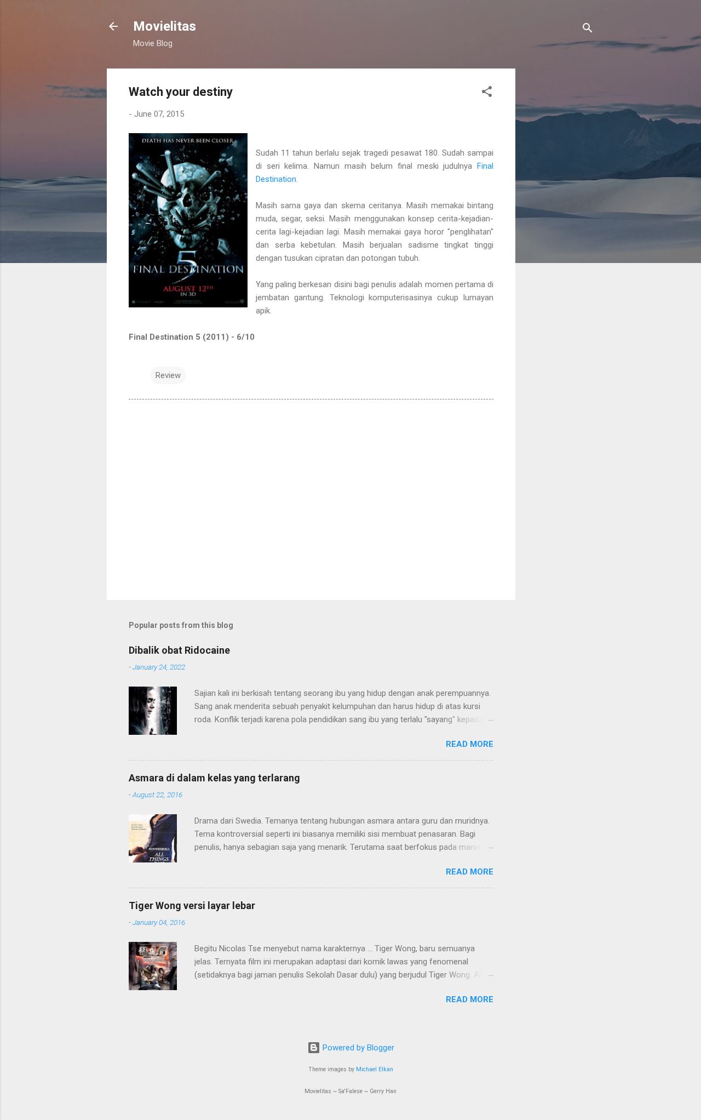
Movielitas (164, 26)
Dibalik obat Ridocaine (179, 650)
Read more (469, 744)
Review (168, 375)
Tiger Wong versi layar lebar (192, 905)
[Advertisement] (559, 232)
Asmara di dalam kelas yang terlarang (214, 778)
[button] (486, 93)
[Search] (587, 30)
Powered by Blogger (357, 1048)
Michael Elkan (374, 1069)
